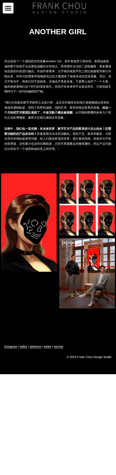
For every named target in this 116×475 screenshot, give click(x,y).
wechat (58, 346)
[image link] (59, 7)
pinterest (35, 346)
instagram (10, 346)
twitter (24, 346)
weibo (47, 346)
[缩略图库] (29, 222)
